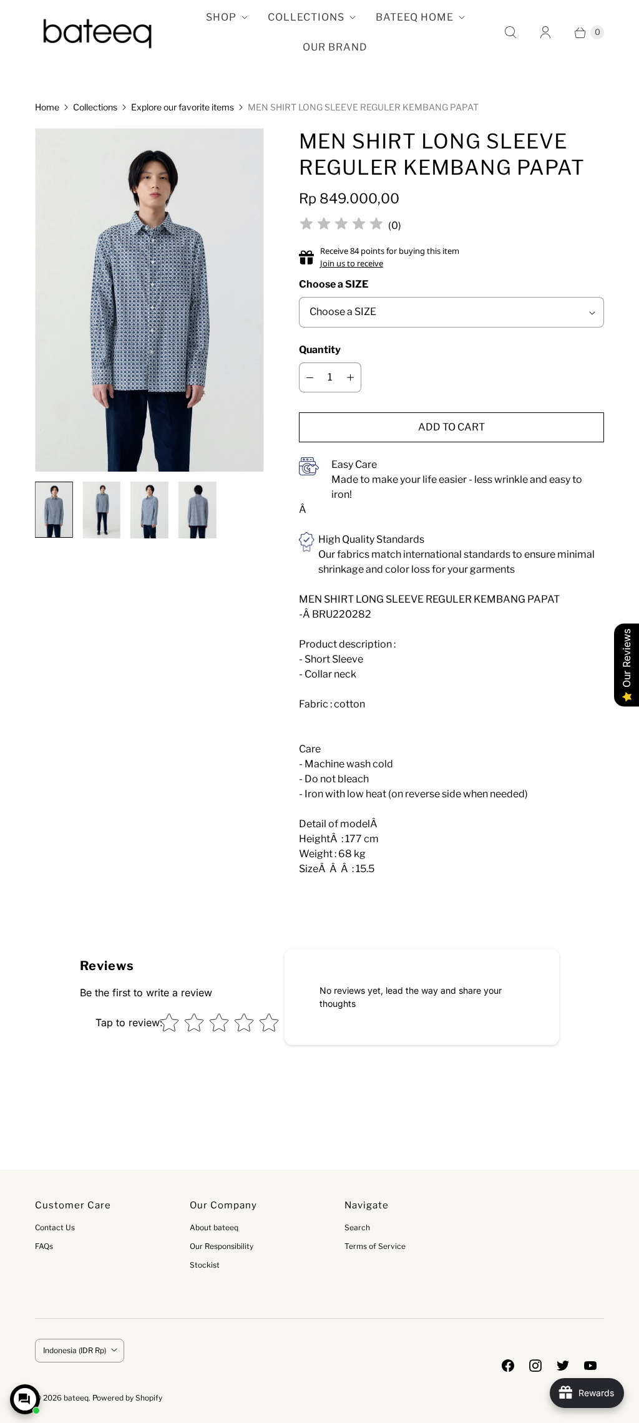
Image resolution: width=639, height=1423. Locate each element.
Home (47, 107)
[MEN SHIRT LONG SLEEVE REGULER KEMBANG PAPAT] (149, 300)
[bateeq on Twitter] (563, 1365)
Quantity (320, 350)
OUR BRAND (335, 47)
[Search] (510, 32)
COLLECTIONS (306, 17)
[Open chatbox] (25, 1399)
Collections (95, 107)
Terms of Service (375, 1246)
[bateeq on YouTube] (590, 1365)
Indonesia (74, 1350)
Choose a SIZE (333, 284)
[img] (341, 225)
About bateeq (214, 1227)
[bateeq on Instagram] (535, 1365)
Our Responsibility (221, 1246)
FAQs (44, 1246)
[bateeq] (97, 32)
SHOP (221, 17)
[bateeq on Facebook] (508, 1365)
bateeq (76, 1397)
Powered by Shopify (127, 1397)
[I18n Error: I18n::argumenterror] (54, 510)
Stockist (205, 1265)
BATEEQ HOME (415, 17)
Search (357, 1227)
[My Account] (545, 32)
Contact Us (55, 1227)
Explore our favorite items (182, 107)
